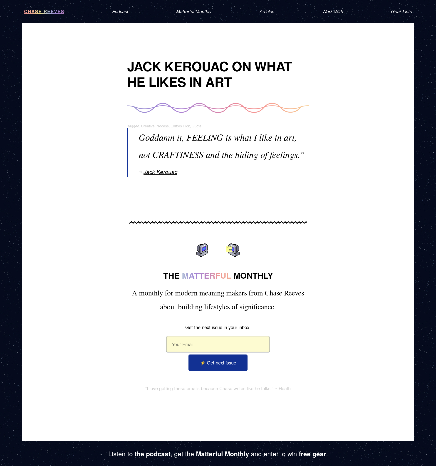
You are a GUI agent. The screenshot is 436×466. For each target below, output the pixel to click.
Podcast (120, 11)
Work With (332, 11)
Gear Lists (401, 11)
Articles (267, 11)
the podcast (153, 453)
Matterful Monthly (193, 11)
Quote (196, 126)
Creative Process (155, 126)
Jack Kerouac (160, 172)
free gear (312, 453)
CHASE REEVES (44, 11)
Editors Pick (180, 126)
